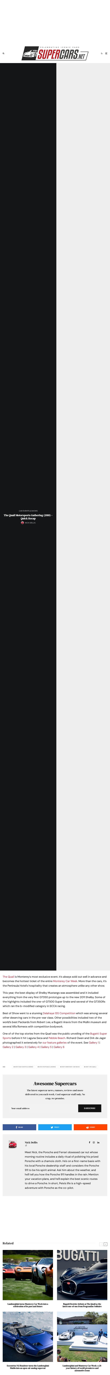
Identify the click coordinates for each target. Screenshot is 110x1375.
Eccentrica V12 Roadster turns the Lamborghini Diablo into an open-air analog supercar (28, 1367)
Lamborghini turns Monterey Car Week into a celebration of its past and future (28, 1305)
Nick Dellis (30, 523)
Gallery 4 (33, 1047)
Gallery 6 (59, 1047)
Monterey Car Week (65, 981)
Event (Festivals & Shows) (47, 1066)
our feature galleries (55, 1042)
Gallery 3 (20, 1047)
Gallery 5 (46, 1047)
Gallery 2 (8, 1047)
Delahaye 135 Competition (59, 1013)
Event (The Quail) (90, 1066)
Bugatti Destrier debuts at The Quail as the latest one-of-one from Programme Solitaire (82, 1305)
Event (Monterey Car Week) (70, 1066)
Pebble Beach (57, 1038)
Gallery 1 (94, 1042)
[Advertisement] (55, 22)
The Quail (8, 976)
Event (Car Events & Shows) (23, 1066)
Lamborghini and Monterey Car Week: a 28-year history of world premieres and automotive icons (82, 1368)
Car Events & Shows (28, 511)
